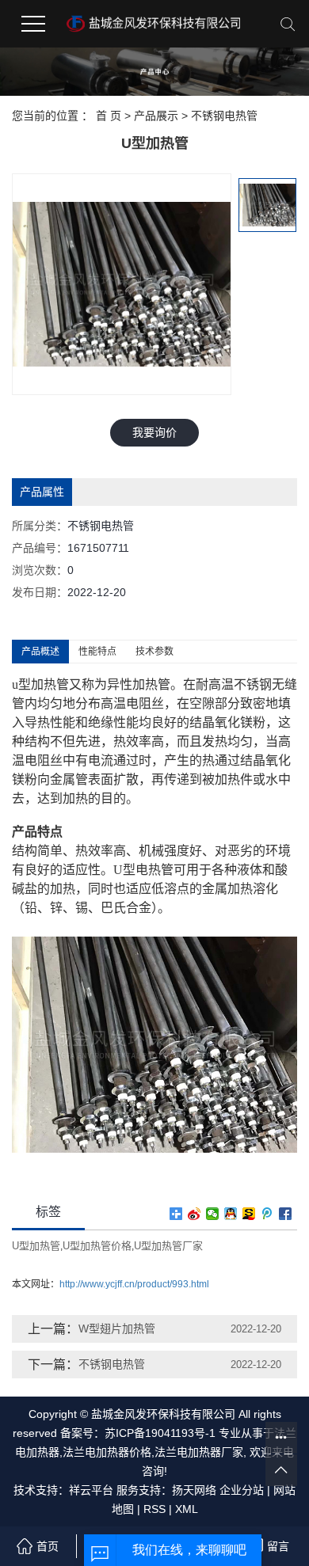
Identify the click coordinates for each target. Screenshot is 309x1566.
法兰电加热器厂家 (198, 1452)
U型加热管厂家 (168, 1246)
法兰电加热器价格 (107, 1452)
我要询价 (154, 432)
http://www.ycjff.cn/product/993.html (134, 1284)
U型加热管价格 (97, 1246)
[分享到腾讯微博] (267, 1213)
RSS (154, 1509)
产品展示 (156, 115)
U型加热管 (36, 1246)
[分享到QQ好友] (231, 1213)
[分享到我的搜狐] (249, 1213)
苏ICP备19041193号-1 (160, 1433)
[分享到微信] (212, 1213)
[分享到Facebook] (285, 1213)
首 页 (108, 115)
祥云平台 (91, 1490)
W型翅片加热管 (116, 1328)
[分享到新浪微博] (194, 1213)
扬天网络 (194, 1490)
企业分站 (241, 1490)
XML (186, 1509)
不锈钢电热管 (224, 115)
